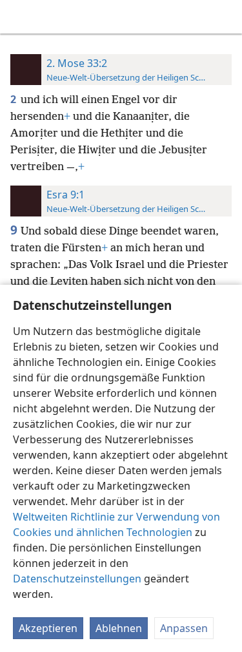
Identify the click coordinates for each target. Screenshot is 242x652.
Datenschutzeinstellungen (77, 578)
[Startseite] (19, 17)
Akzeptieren (48, 628)
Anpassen (184, 628)
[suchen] (226, 16)
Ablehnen (119, 628)
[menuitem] (19, 17)
